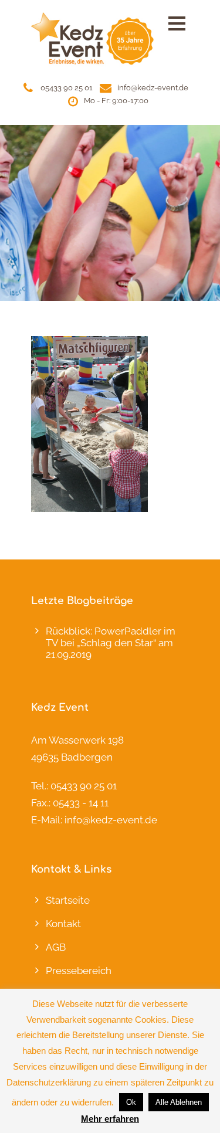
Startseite (68, 900)
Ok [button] (131, 1102)
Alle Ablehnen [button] (178, 1102)
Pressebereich (78, 970)
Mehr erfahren (110, 1119)
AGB (56, 947)
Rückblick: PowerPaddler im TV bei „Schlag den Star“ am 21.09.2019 (110, 642)
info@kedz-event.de (152, 87)
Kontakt (63, 924)
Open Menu (176, 23)
